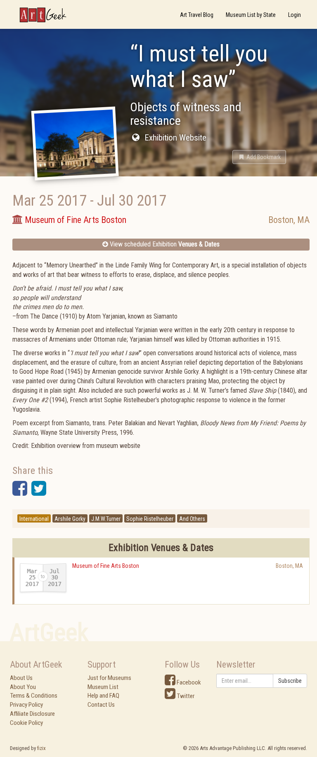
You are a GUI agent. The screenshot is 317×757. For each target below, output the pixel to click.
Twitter (184, 696)
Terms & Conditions (33, 695)
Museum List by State (251, 15)
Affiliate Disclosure (32, 713)
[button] (259, 157)
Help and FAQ (103, 695)
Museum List (103, 687)
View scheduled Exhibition (164, 244)
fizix (41, 748)
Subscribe (290, 680)
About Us (21, 678)
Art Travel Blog (196, 15)
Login (294, 15)
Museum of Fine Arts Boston (105, 565)
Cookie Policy (26, 723)
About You (23, 687)
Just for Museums (109, 678)
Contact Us (101, 704)
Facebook (188, 682)
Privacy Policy (26, 704)
